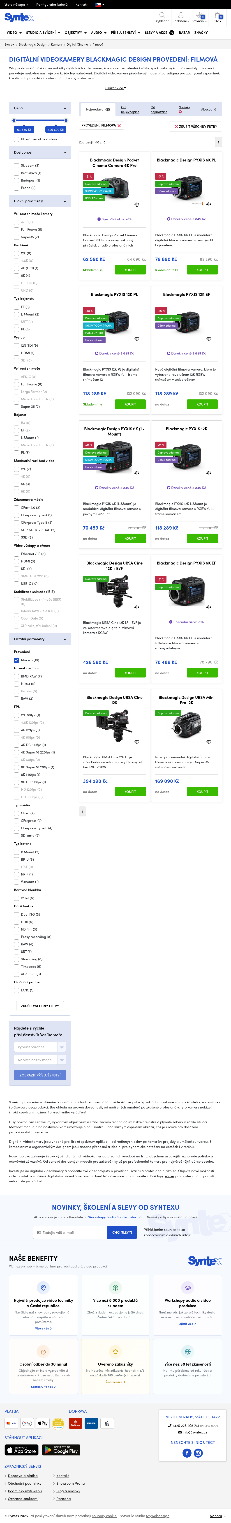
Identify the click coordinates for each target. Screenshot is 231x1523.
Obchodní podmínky (24, 1483)
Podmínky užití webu (25, 1490)
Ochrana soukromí (23, 1498)
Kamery (56, 44)
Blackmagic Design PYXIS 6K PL (186, 160)
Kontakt (82, 4)
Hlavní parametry (28, 200)
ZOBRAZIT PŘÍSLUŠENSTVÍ (40, 1075)
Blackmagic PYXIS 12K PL (114, 294)
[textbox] (31, 1047)
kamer (169, 1175)
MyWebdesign (157, 1515)
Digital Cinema (77, 44)
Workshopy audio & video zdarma (114, 1216)
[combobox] (40, 1047)
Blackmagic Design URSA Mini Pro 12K (187, 700)
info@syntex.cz (195, 1432)
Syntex (9, 44)
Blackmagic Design (32, 44)
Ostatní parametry (29, 638)
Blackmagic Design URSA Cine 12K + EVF (114, 565)
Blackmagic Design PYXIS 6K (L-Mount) (114, 431)
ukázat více (114, 87)
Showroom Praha (70, 1483)
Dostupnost (23, 152)
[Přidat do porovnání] (136, 204)
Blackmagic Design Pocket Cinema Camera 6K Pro (114, 162)
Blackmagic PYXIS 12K (186, 428)
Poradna (63, 1498)
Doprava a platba (23, 1475)
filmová (108, 125)
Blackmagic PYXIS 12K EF (186, 294)
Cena (18, 108)
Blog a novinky (68, 1490)
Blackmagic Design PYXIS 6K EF (186, 563)
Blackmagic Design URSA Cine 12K (114, 700)
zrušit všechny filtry (40, 1005)
